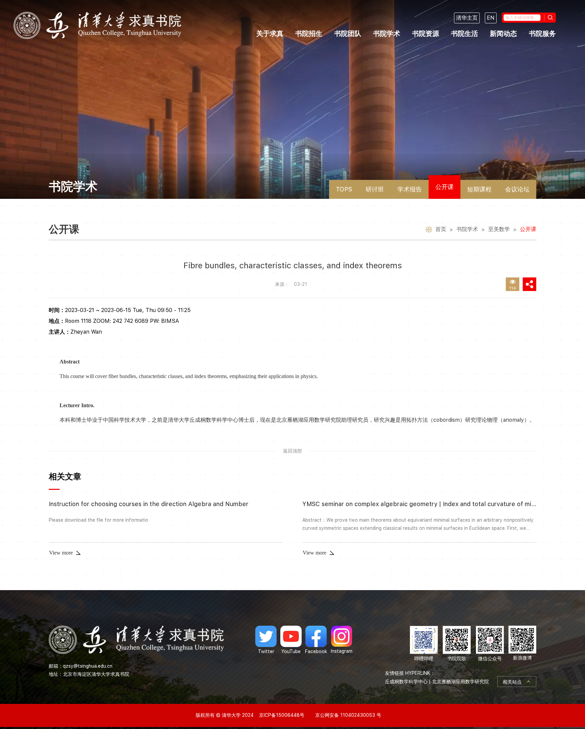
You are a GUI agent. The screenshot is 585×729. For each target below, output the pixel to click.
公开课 (444, 186)
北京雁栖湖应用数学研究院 (460, 681)
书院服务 (542, 33)
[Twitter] (266, 640)
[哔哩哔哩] (424, 644)
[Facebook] (316, 640)
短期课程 (479, 189)
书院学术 (386, 33)
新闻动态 (503, 33)
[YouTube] (291, 640)
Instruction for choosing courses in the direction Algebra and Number (148, 503)
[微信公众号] (490, 644)
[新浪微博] (522, 644)
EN (491, 18)
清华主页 (467, 18)
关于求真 (269, 33)
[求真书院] (97, 25)
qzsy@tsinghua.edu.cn (87, 666)
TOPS (344, 189)
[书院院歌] (456, 644)
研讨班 (375, 189)
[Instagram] (341, 640)
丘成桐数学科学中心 (406, 681)
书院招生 (308, 33)
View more (61, 553)
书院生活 (464, 33)
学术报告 (409, 189)
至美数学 (499, 229)
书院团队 (347, 33)
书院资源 (425, 33)
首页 (440, 229)
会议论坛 (517, 189)
